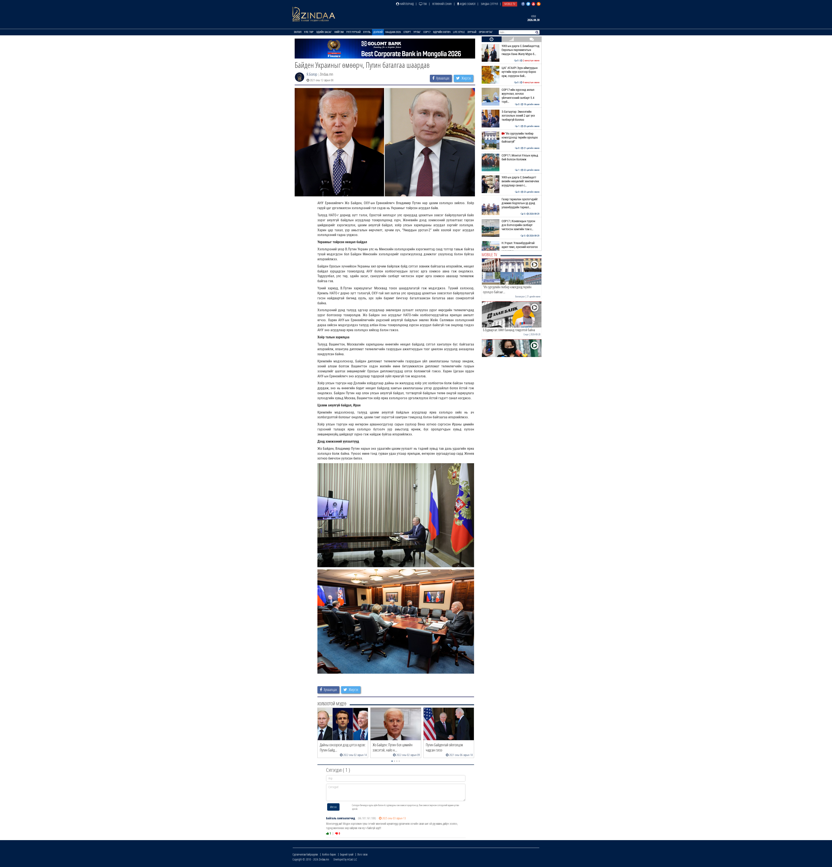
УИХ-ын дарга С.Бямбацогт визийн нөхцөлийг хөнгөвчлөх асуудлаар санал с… (521, 181)
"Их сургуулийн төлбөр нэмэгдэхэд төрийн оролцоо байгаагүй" (521, 137)
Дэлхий (378, 32)
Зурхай (471, 32)
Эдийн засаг (324, 32)
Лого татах (362, 854)
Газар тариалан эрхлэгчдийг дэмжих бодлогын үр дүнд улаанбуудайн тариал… (521, 203)
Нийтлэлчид (406, 4)
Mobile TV (509, 4)
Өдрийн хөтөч (441, 32)
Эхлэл (297, 32)
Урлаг (417, 32)
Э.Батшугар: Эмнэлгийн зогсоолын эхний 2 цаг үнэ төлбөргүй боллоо (521, 116)
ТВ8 (424, 4)
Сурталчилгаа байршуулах (305, 854)
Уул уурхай (353, 32)
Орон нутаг (486, 32)
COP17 (427, 32)
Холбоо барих (329, 854)
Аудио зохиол (467, 4)
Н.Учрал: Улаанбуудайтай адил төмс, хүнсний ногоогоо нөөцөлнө (521, 247)
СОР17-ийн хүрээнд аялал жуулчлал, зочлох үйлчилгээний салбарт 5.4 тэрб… (521, 96)
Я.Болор (312, 74)
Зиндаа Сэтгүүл (489, 4)
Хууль (367, 32)
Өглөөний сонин (442, 4)
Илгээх (333, 807)
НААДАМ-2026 (393, 32)
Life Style (459, 32)
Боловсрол (520, 296)
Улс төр (309, 32)
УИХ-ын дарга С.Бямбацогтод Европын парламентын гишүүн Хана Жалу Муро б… (521, 50)
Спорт (407, 32)
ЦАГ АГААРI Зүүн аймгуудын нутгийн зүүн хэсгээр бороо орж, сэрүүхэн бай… (521, 72)
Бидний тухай (346, 854)
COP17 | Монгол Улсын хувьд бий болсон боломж (521, 157)
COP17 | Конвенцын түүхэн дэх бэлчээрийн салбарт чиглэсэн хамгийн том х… (521, 225)
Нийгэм (339, 32)
